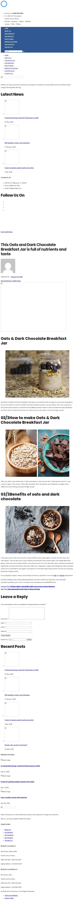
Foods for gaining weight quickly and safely (17, 782)
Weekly (62, 575)
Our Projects (9, 44)
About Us (8, 31)
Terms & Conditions (11, 895)
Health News (9, 39)
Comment (4, 619)
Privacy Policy (9, 898)
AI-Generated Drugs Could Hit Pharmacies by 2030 (20, 766)
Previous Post (28, 586)
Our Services (9, 36)
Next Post (20, 589)
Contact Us (9, 47)
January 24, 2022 (17, 277)
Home (6, 28)
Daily (55, 575)
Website (3, 631)
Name (3, 623)
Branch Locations (11, 41)
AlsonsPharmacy (6, 281)
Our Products (9, 33)
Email (3, 627)
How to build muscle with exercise (14, 797)
